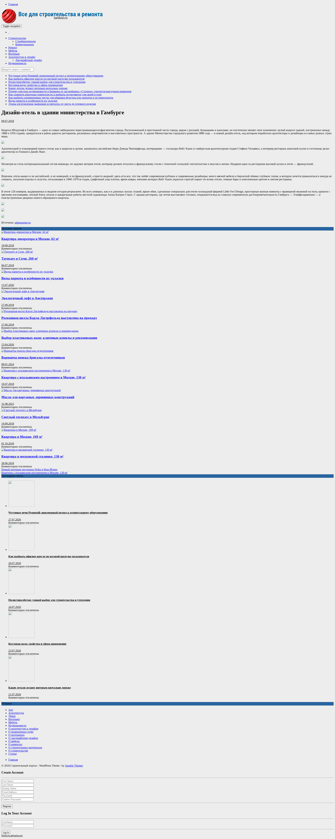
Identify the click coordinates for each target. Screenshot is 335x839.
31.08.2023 (7, 403)
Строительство (17, 38)
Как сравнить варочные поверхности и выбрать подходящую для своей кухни (55, 94)
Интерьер (14, 53)
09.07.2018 (7, 121)
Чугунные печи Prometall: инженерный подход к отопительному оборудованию (55, 75)
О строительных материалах (25, 747)
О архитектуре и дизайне (23, 728)
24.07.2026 (14, 607)
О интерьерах (16, 734)
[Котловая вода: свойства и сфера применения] (21, 637)
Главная (13, 4)
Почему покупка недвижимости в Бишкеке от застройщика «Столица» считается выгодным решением (69, 91)
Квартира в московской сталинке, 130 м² (32, 456)
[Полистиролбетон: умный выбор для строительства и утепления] (21, 593)
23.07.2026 (14, 650)
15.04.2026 (7, 344)
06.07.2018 (7, 265)
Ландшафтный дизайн (28, 60)
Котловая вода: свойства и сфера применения (35, 85)
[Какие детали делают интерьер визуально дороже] (21, 680)
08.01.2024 (7, 364)
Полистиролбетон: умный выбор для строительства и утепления (46, 81)
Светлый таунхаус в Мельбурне (25, 417)
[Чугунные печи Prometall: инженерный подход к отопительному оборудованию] (21, 505)
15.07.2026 (7, 285)
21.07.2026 (14, 694)
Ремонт (12, 47)
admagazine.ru (23, 222)
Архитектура (16, 712)
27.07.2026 (14, 519)
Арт (10, 709)
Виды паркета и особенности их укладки (32, 100)
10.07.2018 (7, 384)
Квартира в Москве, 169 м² (21, 437)
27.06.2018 (7, 324)
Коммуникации (24, 44)
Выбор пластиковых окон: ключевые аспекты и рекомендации (49, 338)
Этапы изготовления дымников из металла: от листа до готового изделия (52, 103)
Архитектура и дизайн (21, 56)
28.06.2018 (7, 463)
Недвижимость (17, 63)
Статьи (12, 753)
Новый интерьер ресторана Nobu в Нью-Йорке (29, 469)
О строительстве (18, 750)
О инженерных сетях (21, 731)
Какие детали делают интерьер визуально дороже (38, 88)
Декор (12, 716)
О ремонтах (15, 744)
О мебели (14, 741)
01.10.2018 (7, 443)
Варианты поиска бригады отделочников (33, 357)
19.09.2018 (7, 245)
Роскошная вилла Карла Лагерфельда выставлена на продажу (49, 318)
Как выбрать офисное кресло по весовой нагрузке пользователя (46, 78)
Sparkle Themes (74, 765)
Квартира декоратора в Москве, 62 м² (30, 239)
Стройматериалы (25, 41)
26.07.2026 (14, 563)
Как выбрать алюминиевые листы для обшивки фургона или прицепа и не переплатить (60, 97)
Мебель (12, 50)
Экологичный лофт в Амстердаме (27, 298)
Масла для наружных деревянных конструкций (37, 397)
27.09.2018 (7, 304)
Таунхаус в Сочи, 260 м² (19, 258)
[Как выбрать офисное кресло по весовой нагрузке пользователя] (21, 549)
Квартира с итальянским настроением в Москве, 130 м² (43, 377)
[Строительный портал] (8, 32)
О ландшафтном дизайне (23, 738)
